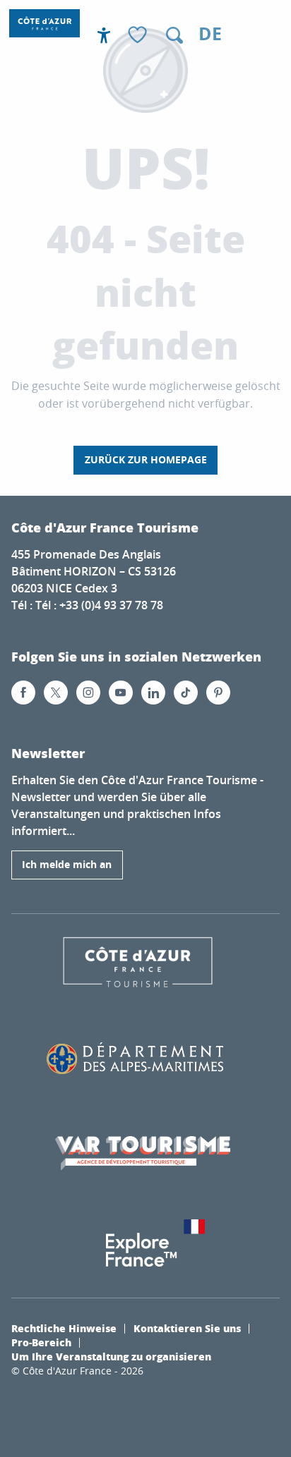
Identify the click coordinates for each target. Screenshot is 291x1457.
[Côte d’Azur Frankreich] (44, 23)
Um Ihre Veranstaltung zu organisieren (111, 1356)
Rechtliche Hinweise (64, 1328)
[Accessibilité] (104, 35)
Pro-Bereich (41, 1342)
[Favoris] (139, 35)
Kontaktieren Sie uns (187, 1328)
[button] (174, 35)
